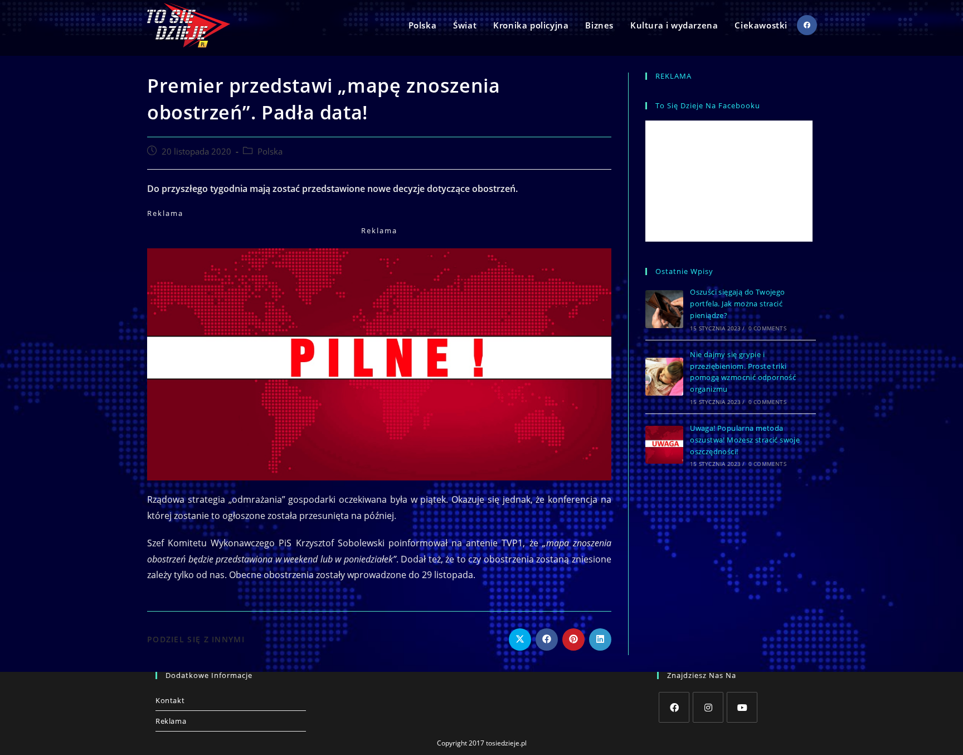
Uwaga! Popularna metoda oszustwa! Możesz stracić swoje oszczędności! (745, 439)
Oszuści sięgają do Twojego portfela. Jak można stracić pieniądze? (737, 303)
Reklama (170, 721)
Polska (270, 151)
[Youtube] (742, 707)
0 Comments (767, 328)
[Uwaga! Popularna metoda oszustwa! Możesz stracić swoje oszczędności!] (664, 445)
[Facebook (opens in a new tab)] (807, 25)
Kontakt (169, 700)
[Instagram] (708, 707)
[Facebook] (674, 707)
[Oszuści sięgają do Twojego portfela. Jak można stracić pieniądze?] (664, 309)
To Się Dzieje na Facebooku (707, 105)
